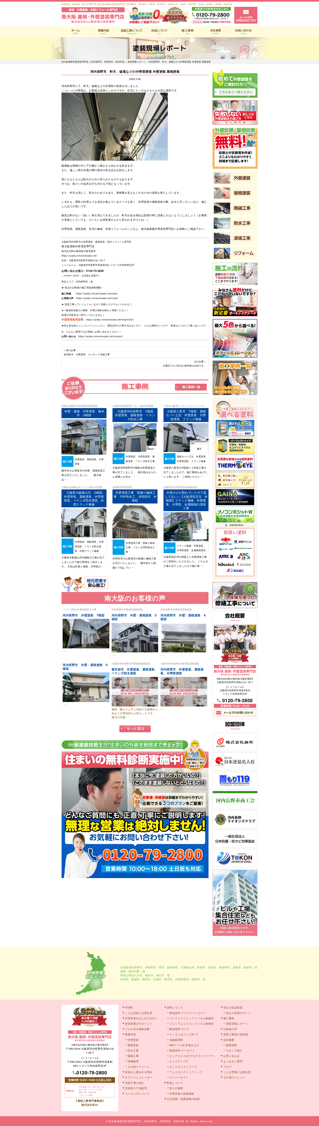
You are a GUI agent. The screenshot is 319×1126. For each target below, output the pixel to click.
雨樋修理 (133, 1061)
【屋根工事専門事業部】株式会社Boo (90, 1103)
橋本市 (74, 405)
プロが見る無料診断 (137, 1029)
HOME (75, 31)
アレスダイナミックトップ (185, 1072)
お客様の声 (230, 1029)
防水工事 (91, 609)
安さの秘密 (176, 1088)
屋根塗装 (93, 405)
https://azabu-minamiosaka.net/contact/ (100, 336)
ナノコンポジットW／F (183, 1034)
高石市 (174, 487)
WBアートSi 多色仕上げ (184, 1045)
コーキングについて (137, 1093)
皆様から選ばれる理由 (138, 1072)
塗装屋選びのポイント (138, 1023)
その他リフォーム (139, 1067)
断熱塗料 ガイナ (179, 1029)
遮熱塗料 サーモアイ (182, 1050)
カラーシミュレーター (138, 1077)
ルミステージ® (178, 1061)
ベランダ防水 (139, 405)
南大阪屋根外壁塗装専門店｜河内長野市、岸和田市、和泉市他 (146, 1121)
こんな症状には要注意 (138, 1013)
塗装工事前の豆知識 (235, 1034)
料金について (160, 31)
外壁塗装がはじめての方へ (141, 1018)
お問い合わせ (243, 31)
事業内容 (104, 31)
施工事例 (187, 31)
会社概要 (216, 31)
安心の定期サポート (238, 1013)
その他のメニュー (234, 1077)
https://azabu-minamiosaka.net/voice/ (97, 298)
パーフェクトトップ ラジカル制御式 (191, 1018)
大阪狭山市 (75, 487)
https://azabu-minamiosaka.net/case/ (97, 293)
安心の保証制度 (233, 1007)
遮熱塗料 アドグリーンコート (187, 1013)
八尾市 (167, 405)
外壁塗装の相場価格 (181, 1093)
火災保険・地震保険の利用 (183, 1099)
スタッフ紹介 (234, 1050)
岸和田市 (117, 487)
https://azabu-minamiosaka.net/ (79, 255)
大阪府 (116, 405)
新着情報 (231, 1045)
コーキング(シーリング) (191, 405)
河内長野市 (126, 405)
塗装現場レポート (237, 1023)
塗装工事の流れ (131, 31)
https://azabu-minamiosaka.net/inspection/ (110, 319)
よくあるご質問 (233, 1061)
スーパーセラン (179, 1077)
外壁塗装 (83, 405)
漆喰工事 (133, 1056)
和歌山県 (66, 405)
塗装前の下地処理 (136, 1088)
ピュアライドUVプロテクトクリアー (191, 1056)
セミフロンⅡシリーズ (183, 1067)
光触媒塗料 (176, 1040)
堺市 (161, 967)
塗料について (175, 1007)
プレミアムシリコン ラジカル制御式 (191, 1023)
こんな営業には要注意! (237, 1072)
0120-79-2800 (95, 271)
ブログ (227, 1067)
